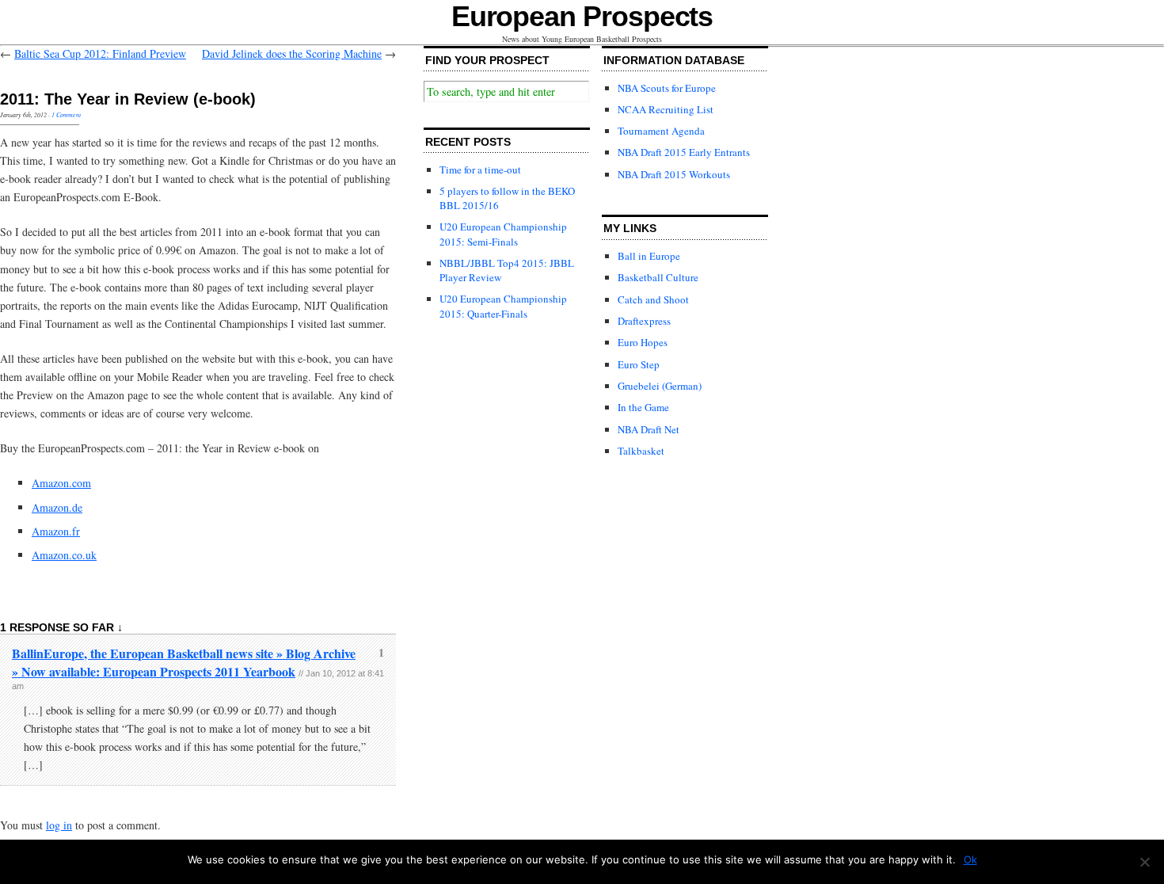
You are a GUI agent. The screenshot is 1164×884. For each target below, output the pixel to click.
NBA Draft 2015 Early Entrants (684, 152)
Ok (970, 859)
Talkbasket (641, 451)
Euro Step (639, 364)
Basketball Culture (658, 277)
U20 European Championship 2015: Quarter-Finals (503, 305)
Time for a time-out (480, 169)
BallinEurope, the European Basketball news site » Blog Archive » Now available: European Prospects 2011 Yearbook (184, 662)
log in (59, 825)
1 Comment (66, 114)
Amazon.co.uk (64, 554)
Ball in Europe (649, 256)
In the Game (643, 407)
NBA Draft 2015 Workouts (674, 174)
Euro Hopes (643, 342)
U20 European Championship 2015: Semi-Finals (503, 233)
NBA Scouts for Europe (667, 88)
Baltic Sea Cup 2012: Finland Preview (100, 53)
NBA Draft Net (648, 429)
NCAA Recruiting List (665, 109)
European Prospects (582, 16)
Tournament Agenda (661, 131)
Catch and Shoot (653, 299)
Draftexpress (644, 321)
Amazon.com (61, 482)
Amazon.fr (56, 531)
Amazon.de (57, 507)
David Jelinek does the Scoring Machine (292, 53)
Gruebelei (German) (660, 386)
